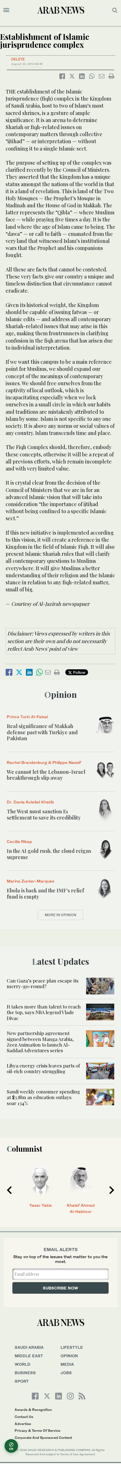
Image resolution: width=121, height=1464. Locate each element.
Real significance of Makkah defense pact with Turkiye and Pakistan (42, 732)
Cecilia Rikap (19, 841)
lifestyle (71, 1347)
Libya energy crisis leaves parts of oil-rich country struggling (43, 1068)
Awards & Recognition (33, 1410)
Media (67, 1364)
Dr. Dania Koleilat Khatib (30, 801)
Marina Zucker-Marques (30, 881)
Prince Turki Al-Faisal (27, 716)
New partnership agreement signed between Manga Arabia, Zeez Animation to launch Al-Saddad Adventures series (40, 1041)
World (22, 1364)
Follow (78, 672)
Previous (9, 1190)
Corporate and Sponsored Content (43, 1437)
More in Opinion (60, 915)
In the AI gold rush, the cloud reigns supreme (49, 854)
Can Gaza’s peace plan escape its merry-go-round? (43, 983)
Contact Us (24, 1417)
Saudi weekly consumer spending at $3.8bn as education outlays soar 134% (43, 1097)
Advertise (23, 1424)
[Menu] (6, 10)
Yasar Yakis (40, 1205)
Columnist (24, 1149)
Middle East (29, 1355)
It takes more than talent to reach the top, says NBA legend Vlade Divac (44, 1012)
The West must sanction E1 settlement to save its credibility (44, 814)
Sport (22, 1381)
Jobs (66, 1372)
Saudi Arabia (29, 1347)
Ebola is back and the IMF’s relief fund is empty (45, 893)
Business (25, 1372)
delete (18, 59)
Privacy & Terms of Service (37, 1430)
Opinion (60, 694)
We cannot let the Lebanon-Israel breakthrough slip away (46, 774)
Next (112, 1190)
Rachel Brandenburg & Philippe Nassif (44, 762)
